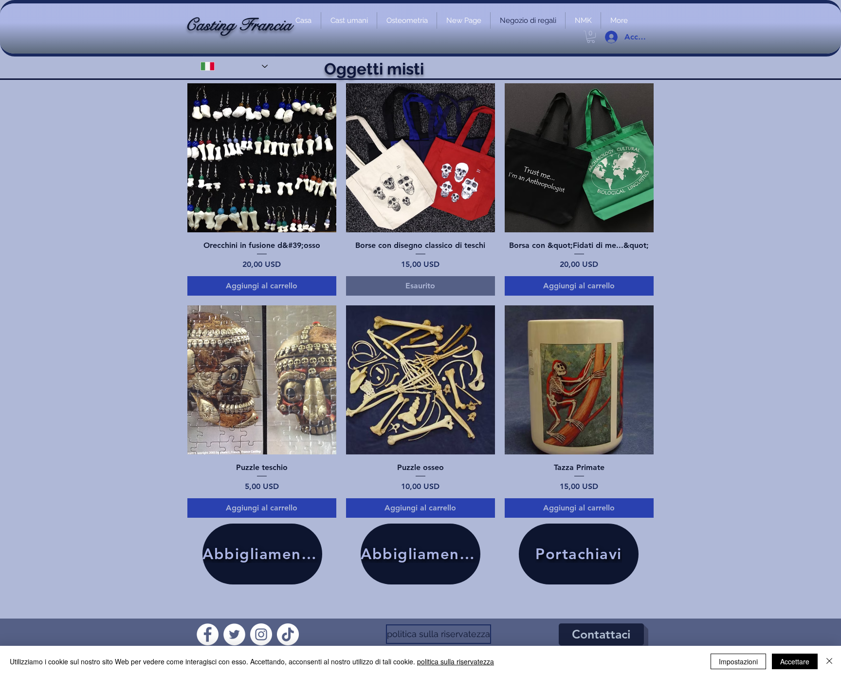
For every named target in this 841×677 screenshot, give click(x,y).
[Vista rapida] (261, 157)
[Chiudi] (829, 661)
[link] (591, 37)
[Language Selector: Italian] (234, 66)
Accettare (794, 661)
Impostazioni (738, 661)
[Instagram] (261, 634)
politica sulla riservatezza (455, 661)
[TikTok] (288, 634)
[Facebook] (208, 634)
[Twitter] (234, 634)
